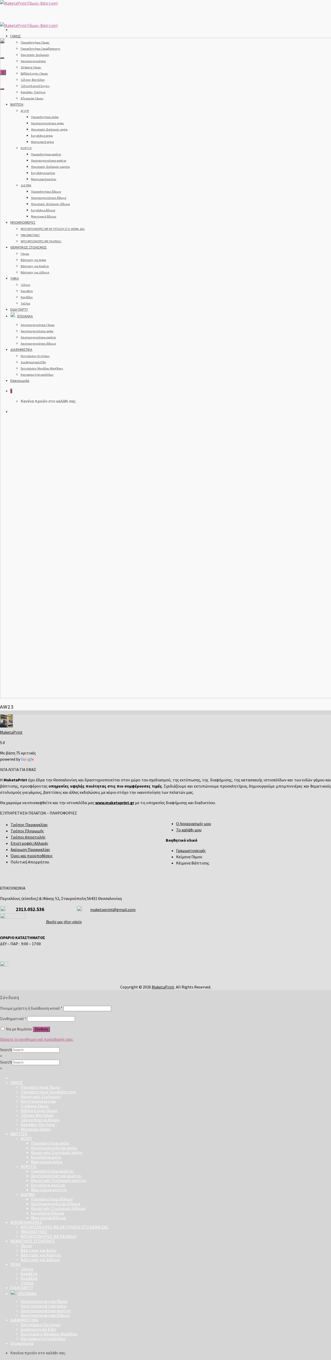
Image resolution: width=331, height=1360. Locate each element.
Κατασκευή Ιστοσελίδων (43, 1338)
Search (6, 1049)
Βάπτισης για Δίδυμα (40, 1259)
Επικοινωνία (22, 1343)
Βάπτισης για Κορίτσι (41, 1254)
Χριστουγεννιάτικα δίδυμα (55, 1203)
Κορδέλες (29, 1278)
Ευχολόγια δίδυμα (47, 1213)
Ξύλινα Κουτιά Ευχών (40, 1119)
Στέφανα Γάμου (35, 1105)
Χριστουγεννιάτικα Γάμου (44, 1301)
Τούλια (27, 1282)
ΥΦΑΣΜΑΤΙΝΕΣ (34, 1231)
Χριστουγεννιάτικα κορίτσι (56, 1175)
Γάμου (26, 1245)
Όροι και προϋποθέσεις (32, 855)
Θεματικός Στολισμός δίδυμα (58, 1208)
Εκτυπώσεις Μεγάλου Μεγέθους (49, 1333)
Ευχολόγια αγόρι (46, 1157)
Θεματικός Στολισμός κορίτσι (58, 1180)
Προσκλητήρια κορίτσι (52, 1171)
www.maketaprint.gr (114, 802)
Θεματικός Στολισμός (41, 1096)
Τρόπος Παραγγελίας (29, 824)
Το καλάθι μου (188, 829)
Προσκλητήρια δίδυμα (52, 1199)
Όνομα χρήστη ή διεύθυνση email (31, 1008)
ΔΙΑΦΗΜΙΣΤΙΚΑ (24, 1319)
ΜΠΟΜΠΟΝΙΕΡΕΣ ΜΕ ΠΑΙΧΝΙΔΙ (49, 1236)
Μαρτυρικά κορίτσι (49, 1189)
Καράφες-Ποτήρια (38, 1124)
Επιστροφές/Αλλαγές (29, 843)
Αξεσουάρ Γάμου (36, 1129)
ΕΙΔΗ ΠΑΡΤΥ (21, 1287)
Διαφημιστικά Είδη (38, 1329)
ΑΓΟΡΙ (26, 1138)
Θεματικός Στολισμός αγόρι (56, 1152)
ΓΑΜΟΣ (15, 36)
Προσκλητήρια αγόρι (50, 1143)
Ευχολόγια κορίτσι (48, 1185)
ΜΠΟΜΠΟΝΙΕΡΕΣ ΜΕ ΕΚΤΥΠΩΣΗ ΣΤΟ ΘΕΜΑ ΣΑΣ (64, 1227)
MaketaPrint (11, 732)
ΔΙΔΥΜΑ (28, 1194)
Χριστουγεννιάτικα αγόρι (54, 1147)
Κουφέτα (29, 1273)
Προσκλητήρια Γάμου (40, 1087)
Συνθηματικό (13, 1018)
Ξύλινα (27, 1268)
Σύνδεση (41, 1029)
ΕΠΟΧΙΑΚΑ (27, 1293)
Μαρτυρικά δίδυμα (48, 1217)
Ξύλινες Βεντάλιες (37, 1115)
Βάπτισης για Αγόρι (39, 1250)
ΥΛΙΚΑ (15, 1264)
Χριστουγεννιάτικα (38, 1101)
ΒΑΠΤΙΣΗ (18, 1133)
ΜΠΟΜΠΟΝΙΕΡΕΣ (26, 1222)
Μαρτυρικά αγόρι (47, 1161)
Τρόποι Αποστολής (28, 837)
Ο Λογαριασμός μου (193, 823)
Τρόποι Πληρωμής (27, 830)
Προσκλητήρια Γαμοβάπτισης (48, 1091)
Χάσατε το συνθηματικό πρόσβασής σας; (36, 1039)
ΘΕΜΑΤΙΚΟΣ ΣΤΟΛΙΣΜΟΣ (32, 1240)
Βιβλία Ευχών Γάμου (39, 1110)
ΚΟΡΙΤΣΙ (28, 1166)
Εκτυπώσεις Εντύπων (41, 1324)
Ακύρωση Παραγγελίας (30, 849)
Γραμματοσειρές (191, 850)
